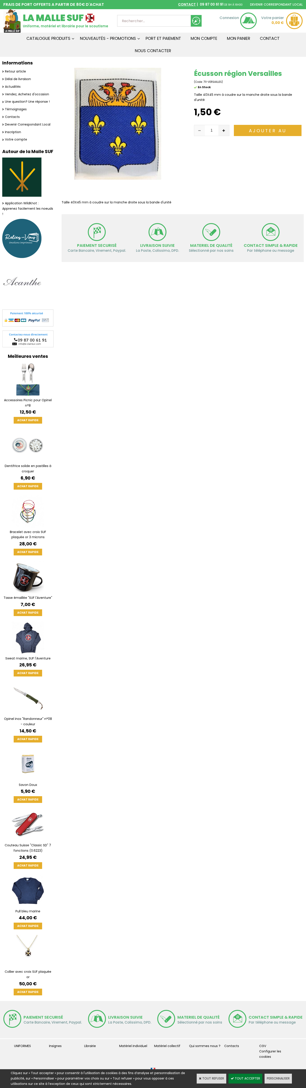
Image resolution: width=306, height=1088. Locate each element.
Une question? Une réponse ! (27, 101)
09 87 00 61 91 (210, 4)
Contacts (12, 117)
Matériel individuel (133, 1046)
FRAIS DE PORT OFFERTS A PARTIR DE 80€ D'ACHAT (53, 4)
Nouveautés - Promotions (108, 38)
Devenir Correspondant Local (27, 124)
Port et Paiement (163, 38)
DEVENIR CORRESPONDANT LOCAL (276, 4)
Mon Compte (204, 38)
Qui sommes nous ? (204, 1046)
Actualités (13, 86)
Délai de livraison (18, 79)
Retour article (15, 71)
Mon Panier (238, 38)
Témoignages (16, 109)
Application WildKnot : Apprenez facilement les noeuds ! (27, 208)
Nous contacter (153, 50)
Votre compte (16, 139)
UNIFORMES (22, 1046)
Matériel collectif (167, 1046)
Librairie (90, 1046)
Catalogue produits (48, 38)
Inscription (13, 132)
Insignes (55, 1046)
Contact (270, 38)
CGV (262, 1046)
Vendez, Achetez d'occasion (27, 94)
